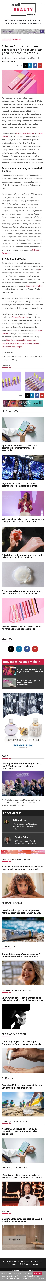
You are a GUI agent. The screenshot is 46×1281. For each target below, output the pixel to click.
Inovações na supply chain (21, 661)
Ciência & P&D (9, 946)
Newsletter (12, 1264)
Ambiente (7, 1078)
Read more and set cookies (33, 1278)
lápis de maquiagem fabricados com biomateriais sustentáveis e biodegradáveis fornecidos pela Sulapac (20, 343)
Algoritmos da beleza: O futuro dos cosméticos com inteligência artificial (20, 484)
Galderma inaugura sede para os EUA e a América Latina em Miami (22, 1220)
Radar (5, 1211)
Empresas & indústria (14, 1167)
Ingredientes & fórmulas (17, 990)
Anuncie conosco (31, 1261)
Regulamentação (12, 903)
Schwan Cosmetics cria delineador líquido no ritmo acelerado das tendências (22, 628)
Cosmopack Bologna (25, 133)
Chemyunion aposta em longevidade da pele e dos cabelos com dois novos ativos (22, 998)
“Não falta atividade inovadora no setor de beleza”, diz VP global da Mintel (22, 556)
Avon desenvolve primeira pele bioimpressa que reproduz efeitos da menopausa (23, 592)
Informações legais (30, 1264)
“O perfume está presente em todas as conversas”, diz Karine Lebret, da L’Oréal (22, 1176)
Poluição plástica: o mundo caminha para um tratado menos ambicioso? (22, 1086)
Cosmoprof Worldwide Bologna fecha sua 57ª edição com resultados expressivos (22, 766)
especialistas (12, 813)
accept (39, 1273)
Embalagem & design (14, 1034)
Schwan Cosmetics (34, 286)
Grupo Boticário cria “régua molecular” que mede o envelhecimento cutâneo (21, 955)
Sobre (5, 1261)
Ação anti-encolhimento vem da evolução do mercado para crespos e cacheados (22, 867)
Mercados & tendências (16, 859)
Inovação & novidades (11, 39)
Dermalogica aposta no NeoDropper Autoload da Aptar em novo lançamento (21, 1042)
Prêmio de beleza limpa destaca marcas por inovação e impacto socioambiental (23, 520)
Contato (15, 1261)
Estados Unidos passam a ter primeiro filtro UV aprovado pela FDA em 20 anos (21, 911)
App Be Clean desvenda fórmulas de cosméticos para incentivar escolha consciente (19, 447)
